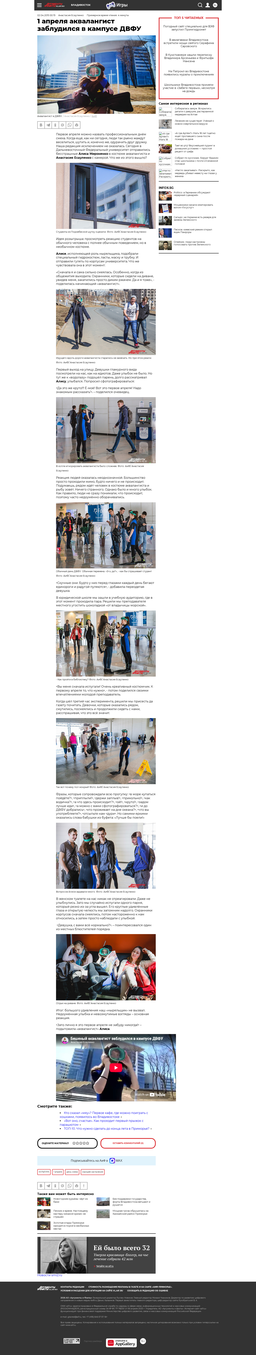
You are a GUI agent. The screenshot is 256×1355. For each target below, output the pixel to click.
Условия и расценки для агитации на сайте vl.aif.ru (92, 1290)
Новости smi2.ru (49, 1275)
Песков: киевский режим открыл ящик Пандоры (193, 231)
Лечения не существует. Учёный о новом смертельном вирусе (194, 122)
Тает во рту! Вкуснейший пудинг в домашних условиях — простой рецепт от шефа (195, 148)
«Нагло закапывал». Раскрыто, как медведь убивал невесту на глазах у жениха (196, 173)
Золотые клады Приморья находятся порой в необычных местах (71, 1225)
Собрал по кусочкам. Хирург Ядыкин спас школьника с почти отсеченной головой (196, 160)
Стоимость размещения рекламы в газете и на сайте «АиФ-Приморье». (130, 1287)
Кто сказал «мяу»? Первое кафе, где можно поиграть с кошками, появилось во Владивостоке (104, 1115)
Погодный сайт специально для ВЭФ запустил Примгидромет (188, 28)
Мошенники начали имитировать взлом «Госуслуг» (193, 206)
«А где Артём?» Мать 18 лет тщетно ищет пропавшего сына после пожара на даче (195, 136)
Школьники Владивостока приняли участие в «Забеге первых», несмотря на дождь (189, 88)
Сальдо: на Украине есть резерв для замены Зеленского (195, 218)
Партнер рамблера (93, 1341)
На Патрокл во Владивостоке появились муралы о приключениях (189, 73)
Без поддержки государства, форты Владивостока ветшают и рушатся (131, 1201)
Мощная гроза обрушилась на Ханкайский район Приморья (130, 1212)
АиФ (94, 116)
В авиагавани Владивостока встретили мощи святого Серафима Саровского (189, 43)
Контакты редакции (72, 1287)
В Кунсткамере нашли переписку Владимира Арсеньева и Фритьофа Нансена (188, 58)
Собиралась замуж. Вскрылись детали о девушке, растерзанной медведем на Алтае (194, 111)
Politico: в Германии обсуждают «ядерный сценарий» (192, 194)
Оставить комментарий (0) (128, 1143)
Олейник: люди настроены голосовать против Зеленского (192, 243)
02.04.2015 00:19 (46, 15)
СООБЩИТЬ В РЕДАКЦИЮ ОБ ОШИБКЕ (147, 1290)
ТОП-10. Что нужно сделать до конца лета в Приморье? (106, 1128)
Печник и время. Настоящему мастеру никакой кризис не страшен (70, 1213)
